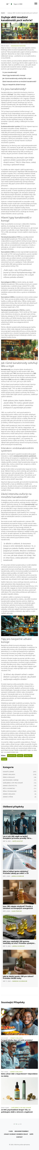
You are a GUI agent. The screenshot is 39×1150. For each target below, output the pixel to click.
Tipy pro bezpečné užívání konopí (13, 85)
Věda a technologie (10, 791)
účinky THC (28, 755)
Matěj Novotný (17, 841)
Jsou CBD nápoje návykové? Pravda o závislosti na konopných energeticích (18, 907)
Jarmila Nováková (18, 876)
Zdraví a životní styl (10, 785)
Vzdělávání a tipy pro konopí (13, 783)
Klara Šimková (17, 911)
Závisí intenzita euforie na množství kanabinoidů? (19, 81)
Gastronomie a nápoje (10, 780)
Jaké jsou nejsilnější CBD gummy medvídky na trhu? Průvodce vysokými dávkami (18, 942)
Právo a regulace (9, 777)
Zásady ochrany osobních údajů (16, 1134)
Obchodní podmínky (22, 1131)
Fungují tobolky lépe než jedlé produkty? (17, 1040)
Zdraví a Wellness (9, 794)
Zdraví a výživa (8, 797)
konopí (4, 759)
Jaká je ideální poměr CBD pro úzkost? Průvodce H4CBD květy (18, 977)
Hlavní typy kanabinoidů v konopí (13, 75)
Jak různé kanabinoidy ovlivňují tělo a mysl (16, 78)
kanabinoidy (12, 755)
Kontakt (19, 1137)
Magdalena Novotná (18, 46)
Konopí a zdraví (8, 771)
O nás (11, 1131)
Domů (3, 13)
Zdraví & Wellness (16, 1072)
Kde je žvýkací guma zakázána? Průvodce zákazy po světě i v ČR (16, 872)
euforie (20, 755)
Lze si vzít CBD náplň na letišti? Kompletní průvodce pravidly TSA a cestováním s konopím (17, 837)
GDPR (31, 1134)
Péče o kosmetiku (9, 788)
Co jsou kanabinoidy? (9, 72)
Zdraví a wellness (9, 774)
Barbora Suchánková (19, 981)
